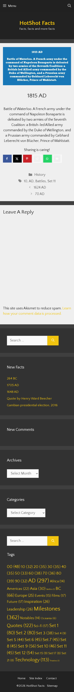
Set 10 (46, 646)
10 (25, 181)
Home (21, 678)
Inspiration (37, 601)
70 (49, 573)
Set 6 (33, 639)
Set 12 (24, 652)
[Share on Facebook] (7, 159)
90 (21, 581)
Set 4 (60, 633)
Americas (18, 589)
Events (43, 596)
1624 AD (40, 188)
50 (21, 573)
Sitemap (52, 685)
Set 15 (41, 653)
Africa (57, 581)
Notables (30, 618)
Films (59, 596)
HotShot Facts (37, 23)
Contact (51, 678)
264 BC (12, 378)
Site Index (35, 678)
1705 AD (13, 385)
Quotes (20, 625)
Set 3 (45, 633)
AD (31, 181)
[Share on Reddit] (37, 159)
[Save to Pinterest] (27, 159)
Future (15, 602)
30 (54, 566)
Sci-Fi (41, 626)
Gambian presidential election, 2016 (32, 405)
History (39, 175)
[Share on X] (17, 159)
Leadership (20, 609)
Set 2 (25, 633)
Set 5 (15, 639)
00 (13, 566)
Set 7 (51, 639)
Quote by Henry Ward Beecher (29, 398)
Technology (32, 660)
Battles (40, 181)
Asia (38, 589)
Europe (24, 595)
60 (35, 573)
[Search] (53, 340)
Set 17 (54, 653)
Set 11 (52, 181)
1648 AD (13, 392)
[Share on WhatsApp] (47, 159)
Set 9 (27, 646)
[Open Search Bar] (69, 6)
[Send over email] (57, 159)
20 (40, 566)
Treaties (54, 661)
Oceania (48, 618)
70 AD (39, 194)
